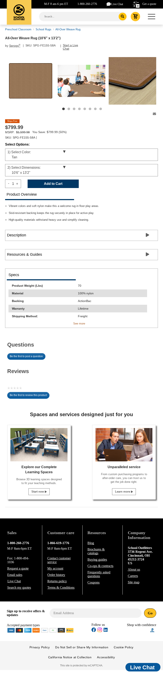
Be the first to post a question (26, 356)
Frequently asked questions (98, 574)
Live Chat (117, 4)
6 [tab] (90, 109)
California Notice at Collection (70, 657)
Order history (56, 575)
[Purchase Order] (53, 629)
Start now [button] (38, 491)
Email (14, 575)
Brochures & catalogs (96, 551)
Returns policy (57, 581)
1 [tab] (63, 109)
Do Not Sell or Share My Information (81, 647)
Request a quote (18, 568)
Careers (133, 576)
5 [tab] (85, 109)
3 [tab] (74, 109)
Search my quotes (19, 587)
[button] (138, 630)
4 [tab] (79, 109)
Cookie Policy (123, 647)
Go (150, 613)
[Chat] (109, 4)
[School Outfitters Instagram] (99, 631)
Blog (90, 543)
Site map (133, 582)
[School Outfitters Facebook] (93, 630)
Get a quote (149, 4)
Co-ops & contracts (100, 566)
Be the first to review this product (29, 396)
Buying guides (97, 559)
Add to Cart (53, 183)
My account (55, 568)
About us (134, 569)
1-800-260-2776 (87, 4)
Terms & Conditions (60, 587)
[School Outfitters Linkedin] (106, 630)
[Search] (122, 16)
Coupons (93, 582)
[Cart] (135, 16)
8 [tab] (100, 109)
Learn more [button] (123, 491)
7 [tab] (95, 109)
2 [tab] (69, 109)
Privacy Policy (40, 647)
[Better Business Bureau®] (152, 630)
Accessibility (106, 657)
